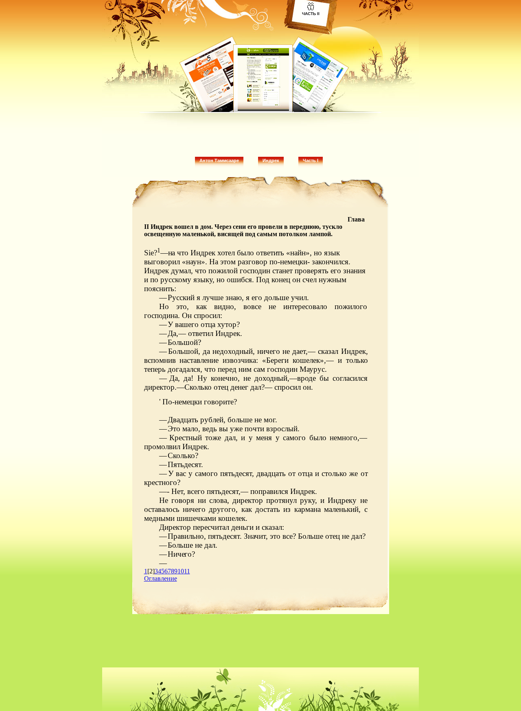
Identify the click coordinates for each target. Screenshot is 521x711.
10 (180, 571)
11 (187, 571)
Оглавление (160, 578)
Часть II (311, 13)
